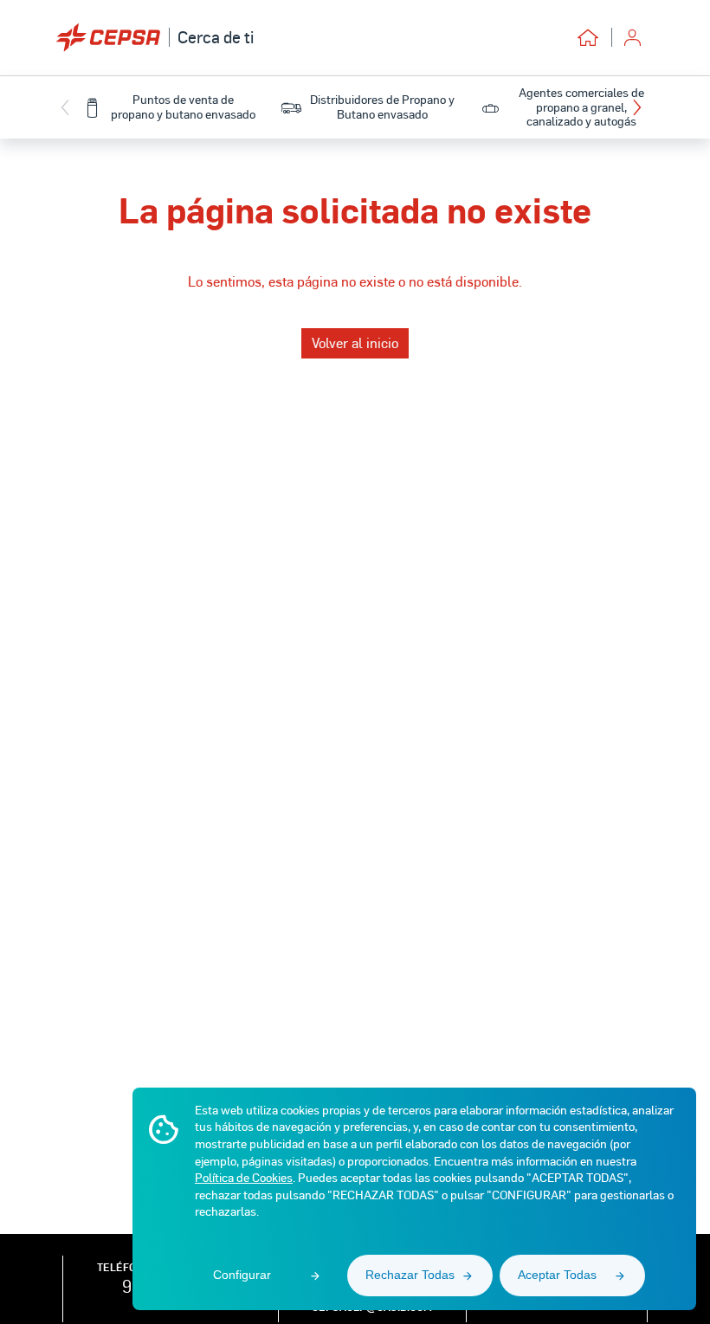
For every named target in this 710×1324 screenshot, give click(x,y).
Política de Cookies (244, 1177)
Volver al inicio (355, 342)
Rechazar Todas (410, 1275)
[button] (641, 107)
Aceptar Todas (557, 1275)
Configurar (242, 1275)
